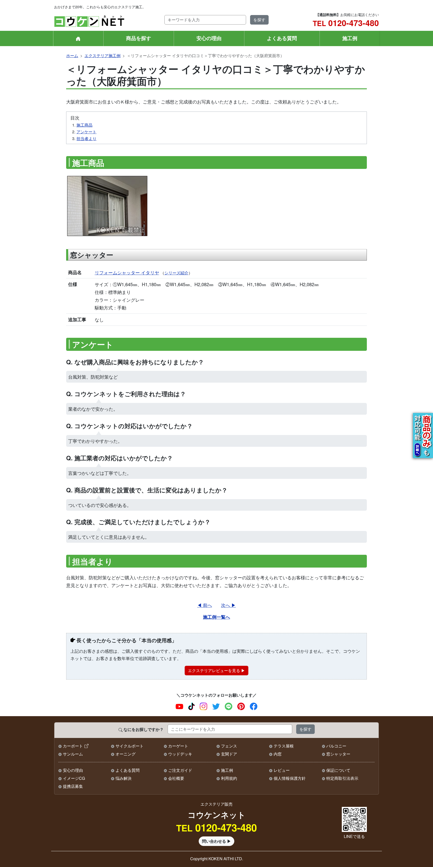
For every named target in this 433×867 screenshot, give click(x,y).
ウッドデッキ (180, 754)
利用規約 (229, 778)
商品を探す (138, 38)
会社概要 (176, 778)
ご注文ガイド (180, 770)
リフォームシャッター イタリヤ (127, 272)
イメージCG (74, 778)
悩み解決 (124, 778)
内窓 (278, 754)
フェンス (229, 746)
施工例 (349, 38)
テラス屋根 (284, 746)
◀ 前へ (204, 605)
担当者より (86, 138)
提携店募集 (73, 786)
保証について (338, 770)
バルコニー (336, 746)
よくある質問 (282, 38)
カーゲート (178, 746)
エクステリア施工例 (102, 55)
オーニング (126, 754)
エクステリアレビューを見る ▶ (216, 670)
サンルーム (73, 754)
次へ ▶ (228, 605)
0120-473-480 (346, 23)
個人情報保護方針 (290, 778)
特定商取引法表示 (342, 778)
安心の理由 (209, 38)
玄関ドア (229, 754)
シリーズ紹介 (176, 273)
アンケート (86, 132)
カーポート (73, 746)
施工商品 (84, 125)
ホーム (72, 55)
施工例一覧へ (216, 616)
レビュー (282, 770)
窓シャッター (338, 754)
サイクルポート (130, 746)
